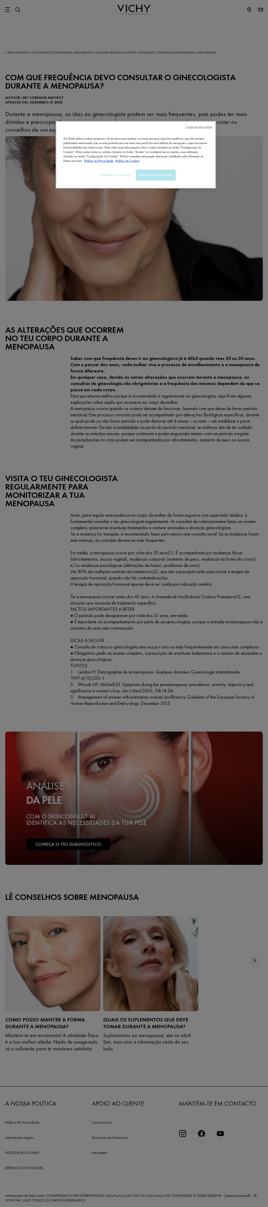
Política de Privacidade (99, 160)
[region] (135, 155)
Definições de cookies (115, 174)
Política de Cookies (127, 160)
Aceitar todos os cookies (156, 174)
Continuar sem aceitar (199, 126)
